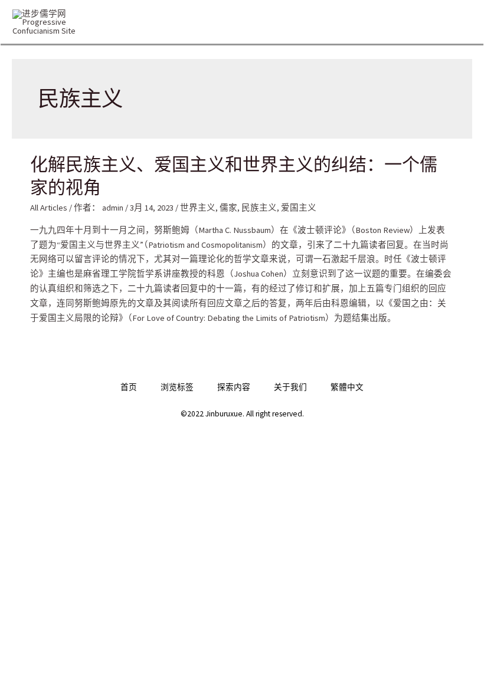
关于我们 (290, 387)
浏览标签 (177, 387)
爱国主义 (298, 207)
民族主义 (259, 207)
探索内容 (233, 387)
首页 (128, 387)
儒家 (228, 207)
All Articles (48, 207)
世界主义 (197, 207)
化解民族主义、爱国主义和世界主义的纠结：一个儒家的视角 (233, 175)
